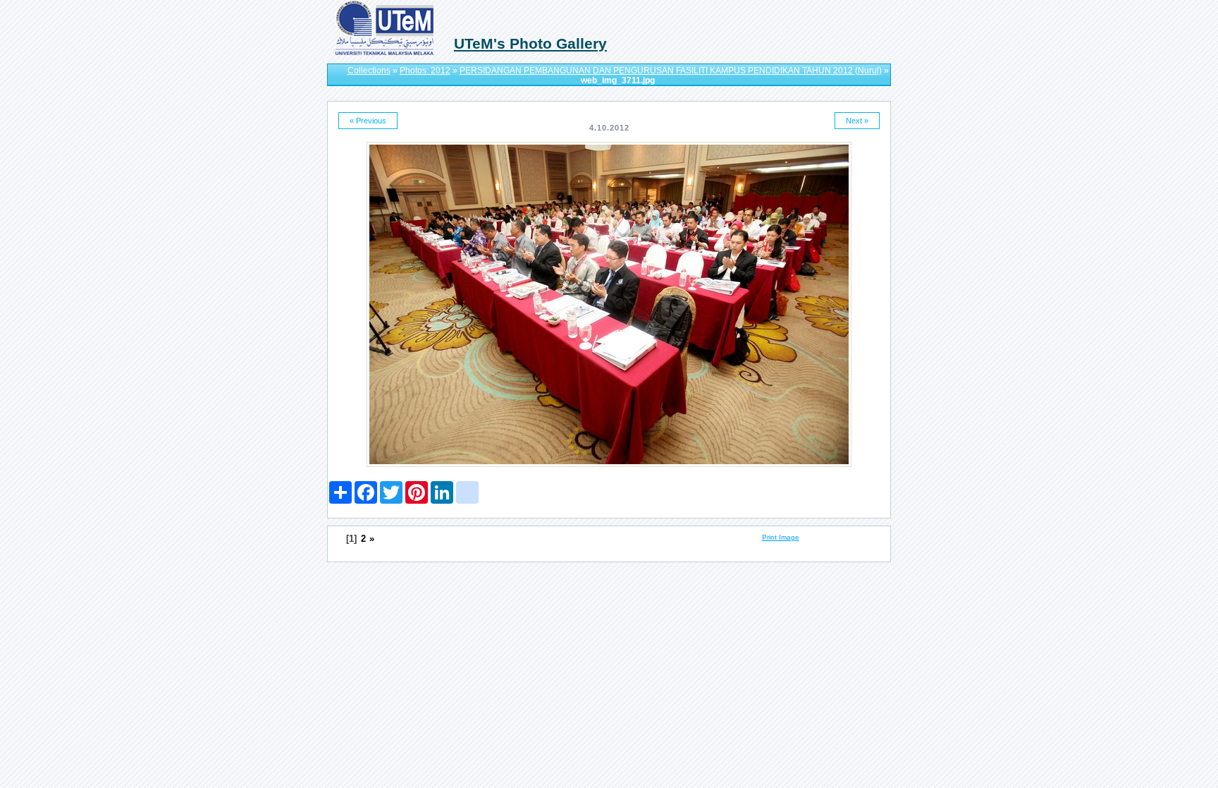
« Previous (368, 120)
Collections (368, 70)
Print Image (780, 537)
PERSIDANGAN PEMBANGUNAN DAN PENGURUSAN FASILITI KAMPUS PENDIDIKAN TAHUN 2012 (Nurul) (671, 70)
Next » (857, 120)
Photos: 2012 (425, 70)
